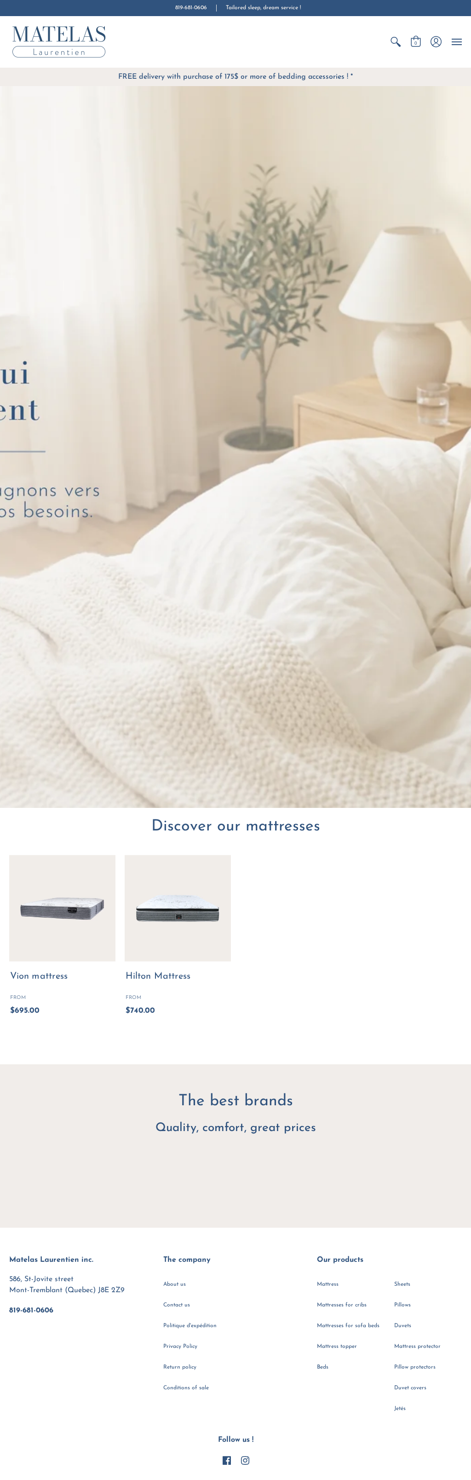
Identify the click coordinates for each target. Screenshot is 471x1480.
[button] (395, 42)
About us (174, 1284)
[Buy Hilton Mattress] (178, 908)
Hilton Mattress (158, 976)
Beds (322, 1367)
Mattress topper (337, 1346)
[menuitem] (395, 42)
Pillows (402, 1305)
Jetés (400, 1408)
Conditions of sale (186, 1388)
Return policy (179, 1367)
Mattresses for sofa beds (348, 1326)
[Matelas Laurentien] (59, 42)
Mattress (328, 1284)
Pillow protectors (415, 1367)
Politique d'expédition (190, 1326)
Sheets (402, 1284)
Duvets (402, 1326)
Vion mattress (39, 976)
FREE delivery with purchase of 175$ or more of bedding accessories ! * (235, 77)
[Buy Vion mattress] (62, 908)
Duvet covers (410, 1388)
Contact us (176, 1305)
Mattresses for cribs (342, 1305)
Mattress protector (417, 1346)
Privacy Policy (180, 1346)
